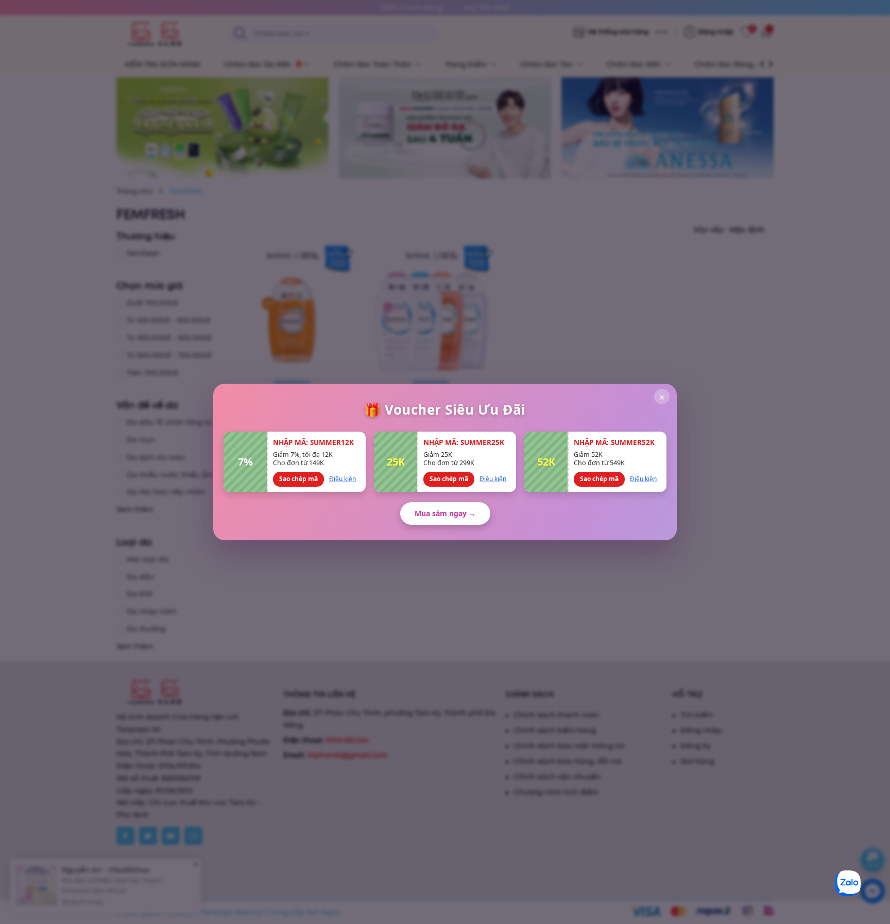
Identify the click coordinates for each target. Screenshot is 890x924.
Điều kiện (342, 478)
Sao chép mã (298, 478)
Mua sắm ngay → (445, 513)
